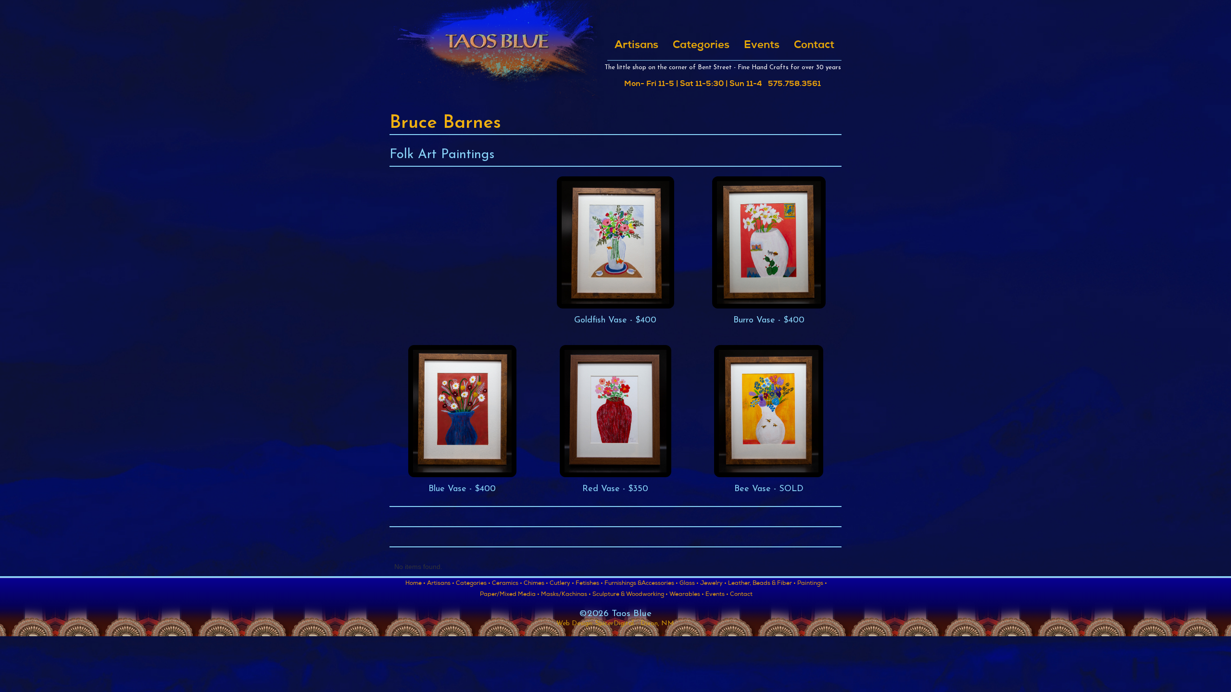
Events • (717, 595)
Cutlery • (562, 584)
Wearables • (686, 595)
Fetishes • (589, 584)
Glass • (689, 584)
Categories (701, 45)
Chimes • (536, 584)
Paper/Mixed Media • (510, 595)
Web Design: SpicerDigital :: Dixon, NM (615, 623)
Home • (415, 584)
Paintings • (812, 584)
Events (761, 45)
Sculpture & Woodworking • (630, 595)
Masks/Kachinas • (566, 595)
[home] (496, 51)
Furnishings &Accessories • (641, 584)
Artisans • (440, 584)
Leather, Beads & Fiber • (762, 584)
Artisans (636, 45)
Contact (814, 45)
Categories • (473, 584)
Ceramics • (507, 584)
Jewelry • (713, 584)
